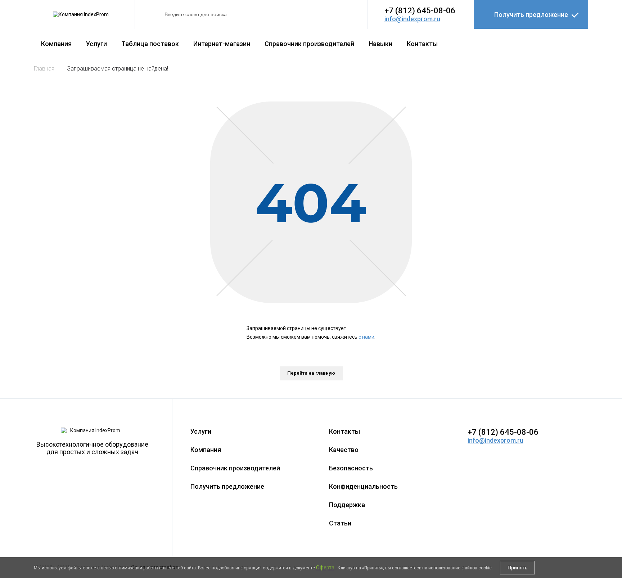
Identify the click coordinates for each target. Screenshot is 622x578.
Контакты (422, 44)
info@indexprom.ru (412, 19)
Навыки (380, 44)
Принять (517, 567)
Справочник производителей (309, 44)
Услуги (96, 44)
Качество (344, 449)
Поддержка (347, 505)
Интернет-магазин (221, 44)
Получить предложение (531, 14)
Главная (44, 68)
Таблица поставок (150, 44)
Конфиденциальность (363, 486)
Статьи (340, 523)
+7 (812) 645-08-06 (419, 10)
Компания (56, 44)
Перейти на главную (311, 373)
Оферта (325, 567)
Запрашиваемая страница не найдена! (117, 68)
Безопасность (351, 468)
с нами (366, 337)
